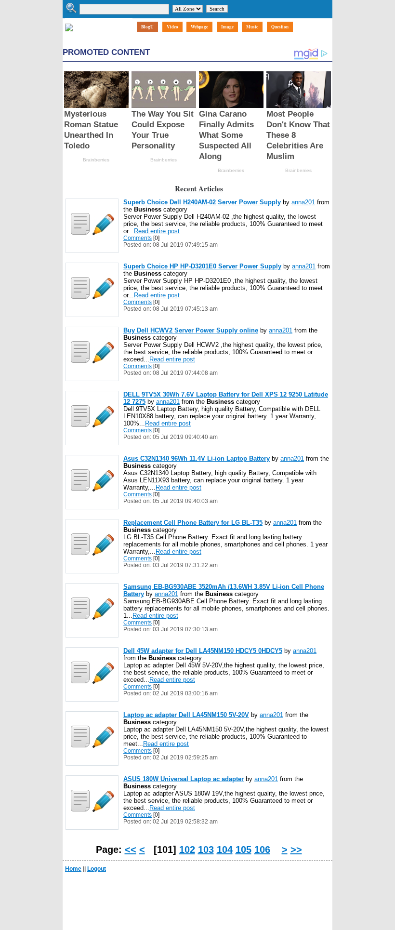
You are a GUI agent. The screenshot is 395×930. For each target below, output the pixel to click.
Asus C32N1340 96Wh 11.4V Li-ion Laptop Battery (196, 458)
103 (206, 849)
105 (243, 849)
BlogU (147, 27)
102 (187, 849)
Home (73, 868)
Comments (137, 238)
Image (227, 27)
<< (130, 849)
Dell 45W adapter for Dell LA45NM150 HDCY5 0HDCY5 (202, 650)
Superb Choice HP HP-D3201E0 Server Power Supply (202, 266)
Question (280, 27)
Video (172, 27)
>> (296, 849)
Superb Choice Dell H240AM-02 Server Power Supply (202, 202)
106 (262, 849)
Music (252, 27)
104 (225, 849)
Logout (96, 868)
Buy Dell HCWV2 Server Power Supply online (190, 330)
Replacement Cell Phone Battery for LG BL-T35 (193, 522)
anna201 (303, 202)
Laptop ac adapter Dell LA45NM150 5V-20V (186, 714)
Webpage (199, 27)
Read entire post (157, 231)
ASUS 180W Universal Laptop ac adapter (183, 779)
